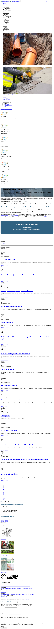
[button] (5, 103)
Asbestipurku (5, 416)
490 (4, 496)
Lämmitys (5, 24)
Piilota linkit (3, 597)
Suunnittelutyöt (6, 30)
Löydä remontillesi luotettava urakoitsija (9, 195)
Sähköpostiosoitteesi (5, 615)
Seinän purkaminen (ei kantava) (11, 306)
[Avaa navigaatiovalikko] (20, 1)
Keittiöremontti (6, 7)
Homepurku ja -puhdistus (9, 474)
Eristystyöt (5, 28)
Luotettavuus (13, 594)
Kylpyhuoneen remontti (9, 430)
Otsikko (2, 608)
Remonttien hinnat (7, 6)
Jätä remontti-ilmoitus (27, 227)
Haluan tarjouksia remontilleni (7, 513)
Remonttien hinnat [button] (7, 4)
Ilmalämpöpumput (7, 10)
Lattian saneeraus (7, 322)
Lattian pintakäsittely (7, 17)
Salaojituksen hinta (4, 555)
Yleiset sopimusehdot (20, 594)
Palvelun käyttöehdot (28, 588)
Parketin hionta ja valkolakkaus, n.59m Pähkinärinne (19, 445)
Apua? (4, 96)
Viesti (2, 613)
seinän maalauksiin (4, 215)
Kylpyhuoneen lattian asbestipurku (12, 400)
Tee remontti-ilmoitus (5, 586)
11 (3, 494)
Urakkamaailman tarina (5, 594)
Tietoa (4, 3)
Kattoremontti (6, 11)
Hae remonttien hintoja (5, 519)
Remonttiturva (13, 586)
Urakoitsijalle (6, 98)
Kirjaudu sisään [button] (6, 99)
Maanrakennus (6, 20)
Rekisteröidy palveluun (5, 588)
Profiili (4, 97)
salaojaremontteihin (14, 215)
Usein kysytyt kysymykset (6, 590)
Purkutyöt (5, 27)
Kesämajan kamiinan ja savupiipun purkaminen (17, 291)
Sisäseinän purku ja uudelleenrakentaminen (15, 354)
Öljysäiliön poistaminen (9, 385)
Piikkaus (5, 243)
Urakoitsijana (6, 100)
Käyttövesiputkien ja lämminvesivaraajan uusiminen (18, 275)
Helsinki (2, 520)
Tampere (6, 520)
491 (4, 498)
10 (3, 493)
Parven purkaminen (7, 369)
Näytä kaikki (3, 522)
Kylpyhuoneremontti (7, 8)
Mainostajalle (3, 592)
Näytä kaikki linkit (4, 596)
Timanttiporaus (6, 29)
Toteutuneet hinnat (21, 195)
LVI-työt (5, 19)
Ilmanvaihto (5, 21)
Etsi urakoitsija (27, 586)
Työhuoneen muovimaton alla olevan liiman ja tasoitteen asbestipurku (24, 459)
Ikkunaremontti (6, 22)
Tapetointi (5, 15)
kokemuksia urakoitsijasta (41, 216)
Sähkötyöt (5, 9)
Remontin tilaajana (7, 102)
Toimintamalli (21, 588)
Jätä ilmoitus (48, 1)
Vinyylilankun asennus (8, 259)
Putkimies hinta (4, 572)
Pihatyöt (5, 23)
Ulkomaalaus (6, 13)
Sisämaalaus (5, 14)
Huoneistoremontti (7, 16)
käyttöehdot (26, 599)
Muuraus (5, 26)
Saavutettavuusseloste (29, 594)
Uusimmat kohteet (14, 588)
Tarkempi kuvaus (4, 265)
